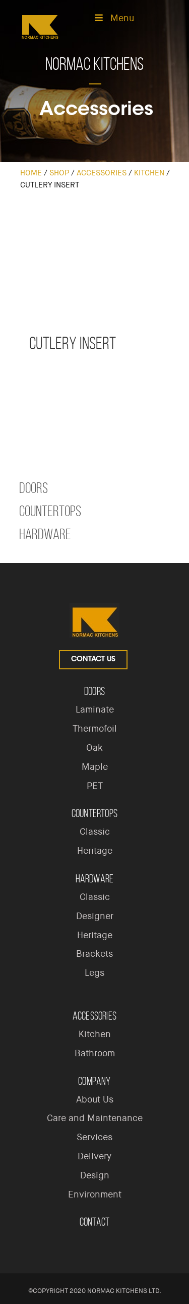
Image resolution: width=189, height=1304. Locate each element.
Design (94, 1175)
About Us (94, 1099)
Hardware (45, 534)
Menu (122, 18)
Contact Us (93, 659)
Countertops (50, 511)
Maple (95, 767)
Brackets (94, 954)
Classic (95, 832)
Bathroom (95, 1053)
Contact (94, 1222)
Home (31, 173)
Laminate (95, 710)
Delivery (94, 1156)
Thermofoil (95, 729)
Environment (94, 1194)
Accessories (102, 173)
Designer (94, 916)
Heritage (94, 851)
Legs (94, 973)
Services (94, 1137)
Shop (59, 173)
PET (95, 786)
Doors (33, 488)
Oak (94, 748)
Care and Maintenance (95, 1118)
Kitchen (149, 173)
